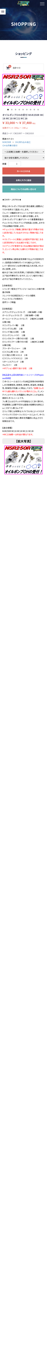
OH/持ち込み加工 (23, 142)
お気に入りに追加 (23, 180)
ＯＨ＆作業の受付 (9, 145)
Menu (2, 10)
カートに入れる (23, 171)
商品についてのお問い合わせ (23, 189)
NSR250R (6, 142)
